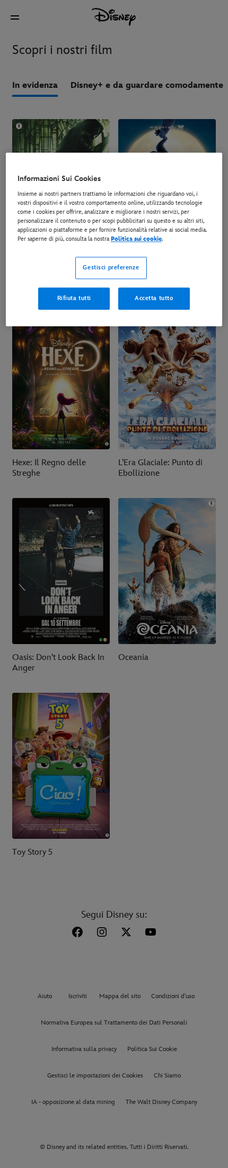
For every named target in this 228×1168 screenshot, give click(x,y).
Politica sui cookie (136, 239)
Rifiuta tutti (74, 298)
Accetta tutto (154, 298)
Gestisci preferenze (111, 267)
